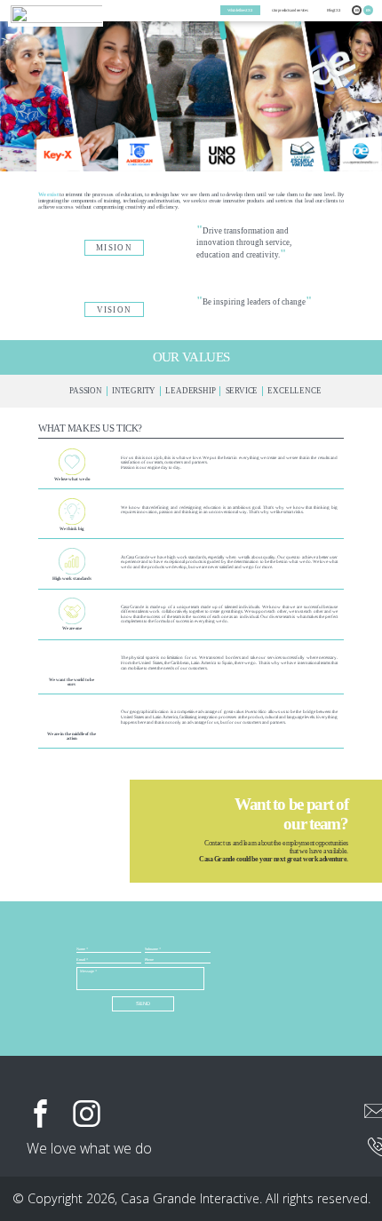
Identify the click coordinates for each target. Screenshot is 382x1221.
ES (357, 10)
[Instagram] (86, 1114)
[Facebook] (40, 1114)
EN (368, 10)
